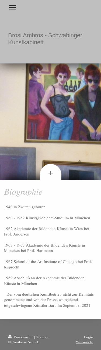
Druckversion (23, 337)
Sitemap (42, 337)
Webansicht (84, 341)
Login (88, 337)
